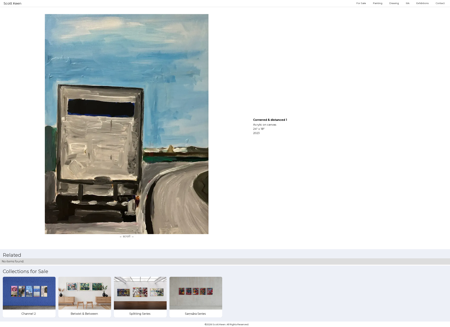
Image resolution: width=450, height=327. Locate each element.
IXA (407, 3)
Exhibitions (422, 3)
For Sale (361, 3)
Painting (377, 3)
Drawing (394, 3)
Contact (440, 3)
